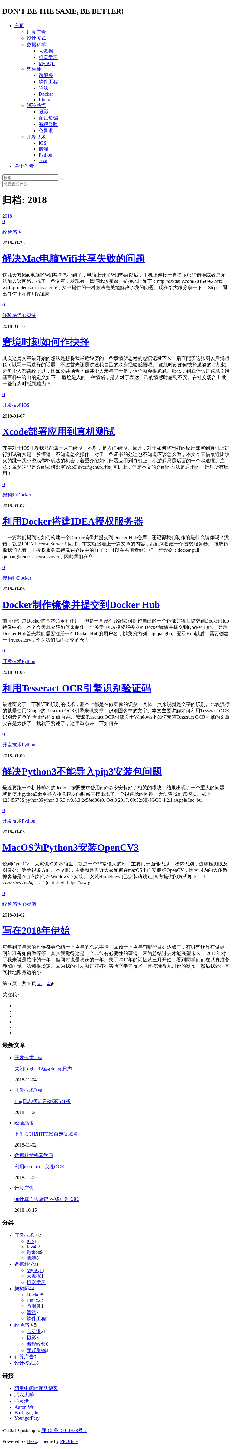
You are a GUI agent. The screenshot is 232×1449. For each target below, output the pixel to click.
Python (45, 154)
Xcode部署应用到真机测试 (58, 431)
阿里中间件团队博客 (36, 1388)
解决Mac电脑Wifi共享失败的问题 (73, 258)
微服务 (46, 75)
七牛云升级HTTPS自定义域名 (46, 1134)
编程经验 (48, 124)
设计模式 (36, 38)
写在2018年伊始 (36, 930)
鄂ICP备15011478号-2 (64, 1430)
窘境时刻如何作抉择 (45, 341)
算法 (43, 88)
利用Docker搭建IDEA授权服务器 (72, 521)
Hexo (32, 1441)
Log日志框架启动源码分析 (42, 1101)
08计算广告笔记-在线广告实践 (46, 1199)
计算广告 (36, 31)
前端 (43, 148)
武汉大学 (24, 1394)
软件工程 (48, 81)
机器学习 (48, 57)
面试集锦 (48, 118)
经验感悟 (36, 105)
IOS (43, 143)
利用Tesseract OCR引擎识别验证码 (76, 688)
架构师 (34, 69)
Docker (46, 94)
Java (43, 160)
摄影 (43, 111)
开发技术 (36, 137)
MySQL (47, 63)
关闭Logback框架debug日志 (43, 1068)
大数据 (46, 50)
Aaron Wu (24, 1407)
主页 (19, 25)
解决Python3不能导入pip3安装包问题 (82, 771)
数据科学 (36, 44)
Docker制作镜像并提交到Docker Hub (81, 604)
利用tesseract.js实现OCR (39, 1166)
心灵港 (46, 130)
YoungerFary (27, 1418)
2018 (7, 215)
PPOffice (69, 1441)
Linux (44, 99)
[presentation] (24, 883)
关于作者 (24, 166)
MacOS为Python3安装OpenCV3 (70, 847)
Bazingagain (26, 1412)
